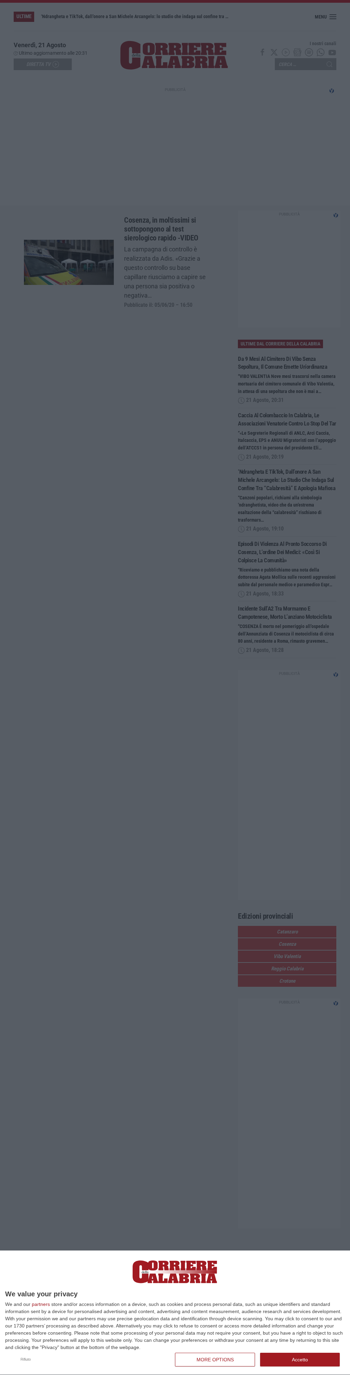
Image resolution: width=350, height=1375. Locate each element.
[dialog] (175, 1313)
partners (41, 1304)
